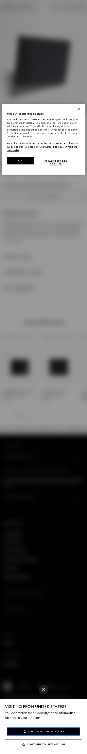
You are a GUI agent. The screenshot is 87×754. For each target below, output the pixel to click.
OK (20, 160)
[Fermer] (79, 108)
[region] (43, 139)
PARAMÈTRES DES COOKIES (55, 163)
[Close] (43, 689)
